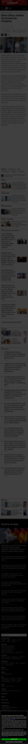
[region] (14, 727)
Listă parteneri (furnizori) (4, 736)
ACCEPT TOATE (14, 739)
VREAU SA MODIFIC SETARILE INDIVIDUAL (14, 741)
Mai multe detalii (13, 719)
